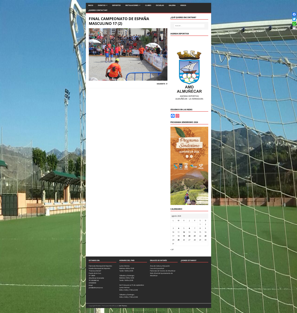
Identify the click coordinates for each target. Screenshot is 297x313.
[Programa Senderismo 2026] (189, 203)
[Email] (294, 28)
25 (178, 240)
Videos (183, 5)
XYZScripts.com (160, 312)
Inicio (90, 5)
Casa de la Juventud (157, 268)
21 (195, 236)
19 (184, 236)
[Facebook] (294, 14)
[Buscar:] (189, 26)
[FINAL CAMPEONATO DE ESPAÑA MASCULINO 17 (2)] (128, 79)
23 (205, 236)
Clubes (148, 5)
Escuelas (160, 5)
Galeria (172, 5)
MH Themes (123, 306)
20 (189, 236)
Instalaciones (131, 5)
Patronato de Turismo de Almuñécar (162, 271)
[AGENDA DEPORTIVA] (189, 104)
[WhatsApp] (294, 23)
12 (184, 232)
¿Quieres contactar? (97, 10)
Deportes (116, 5)
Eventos (101, 5)
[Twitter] (294, 19)
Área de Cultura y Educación (160, 266)
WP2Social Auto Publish (139, 312)
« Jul (171, 249)
